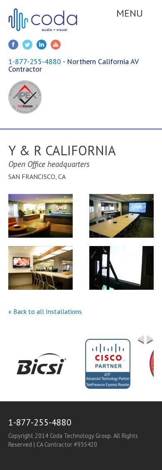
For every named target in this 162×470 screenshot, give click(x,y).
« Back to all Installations (45, 311)
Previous (140, 339)
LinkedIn (42, 45)
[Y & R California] (40, 216)
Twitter (27, 45)
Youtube (56, 45)
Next (150, 343)
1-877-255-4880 (34, 61)
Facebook (13, 45)
